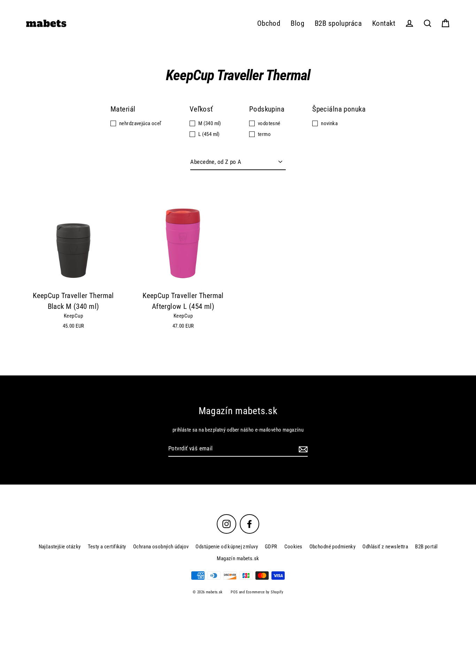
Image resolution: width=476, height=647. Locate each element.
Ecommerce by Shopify (265, 592)
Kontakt (383, 23)
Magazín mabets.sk (238, 558)
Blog (297, 23)
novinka (329, 123)
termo (264, 134)
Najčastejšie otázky (60, 546)
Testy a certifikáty (107, 546)
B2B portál (426, 546)
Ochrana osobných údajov (161, 546)
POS (234, 592)
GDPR (271, 546)
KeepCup (73, 316)
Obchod (269, 23)
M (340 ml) (209, 123)
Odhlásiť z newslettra (385, 546)
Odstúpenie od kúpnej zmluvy (226, 546)
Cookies (293, 546)
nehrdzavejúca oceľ (140, 123)
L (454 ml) (209, 134)
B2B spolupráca (338, 23)
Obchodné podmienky (332, 546)
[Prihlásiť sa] (302, 449)
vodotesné (269, 123)
